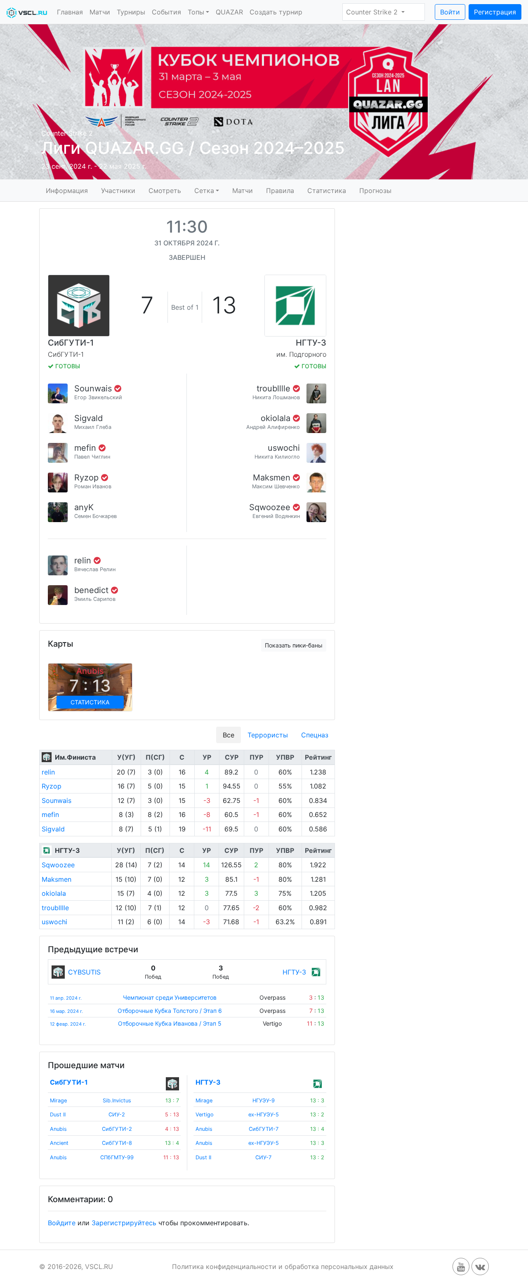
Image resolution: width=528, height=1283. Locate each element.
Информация (67, 190)
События (166, 12)
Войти (450, 12)
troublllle (275, 388)
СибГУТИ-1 (71, 343)
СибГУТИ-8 (117, 1143)
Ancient (59, 1143)
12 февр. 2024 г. (68, 1024)
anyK (84, 507)
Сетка (204, 190)
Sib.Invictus (117, 1100)
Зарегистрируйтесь (124, 1223)
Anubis (58, 1129)
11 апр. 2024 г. (66, 998)
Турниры (131, 12)
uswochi (284, 448)
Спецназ (314, 735)
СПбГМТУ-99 (117, 1157)
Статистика (326, 190)
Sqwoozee (271, 507)
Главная (70, 12)
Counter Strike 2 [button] (373, 12)
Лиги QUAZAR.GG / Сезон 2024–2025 (193, 148)
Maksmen (273, 478)
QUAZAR (229, 12)
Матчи (100, 12)
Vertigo (205, 1114)
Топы (196, 12)
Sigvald (88, 418)
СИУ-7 (263, 1157)
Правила (280, 190)
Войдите (61, 1223)
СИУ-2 (116, 1114)
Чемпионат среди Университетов (170, 997)
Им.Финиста (75, 757)
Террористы (268, 735)
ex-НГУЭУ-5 (263, 1114)
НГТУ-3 (311, 343)
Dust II (58, 1114)
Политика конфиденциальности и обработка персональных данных (283, 1266)
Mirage (58, 1100)
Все (228, 735)
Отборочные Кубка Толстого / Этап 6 (170, 1010)
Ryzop (87, 478)
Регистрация (495, 12)
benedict (92, 590)
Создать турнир (276, 12)
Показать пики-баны (294, 645)
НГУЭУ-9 (263, 1100)
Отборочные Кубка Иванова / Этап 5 (170, 1023)
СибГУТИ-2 (117, 1129)
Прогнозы (375, 190)
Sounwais (94, 388)
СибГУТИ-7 (263, 1129)
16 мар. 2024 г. (66, 1011)
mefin (86, 448)
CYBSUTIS (84, 972)
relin (84, 560)
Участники (118, 190)
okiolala (277, 418)
